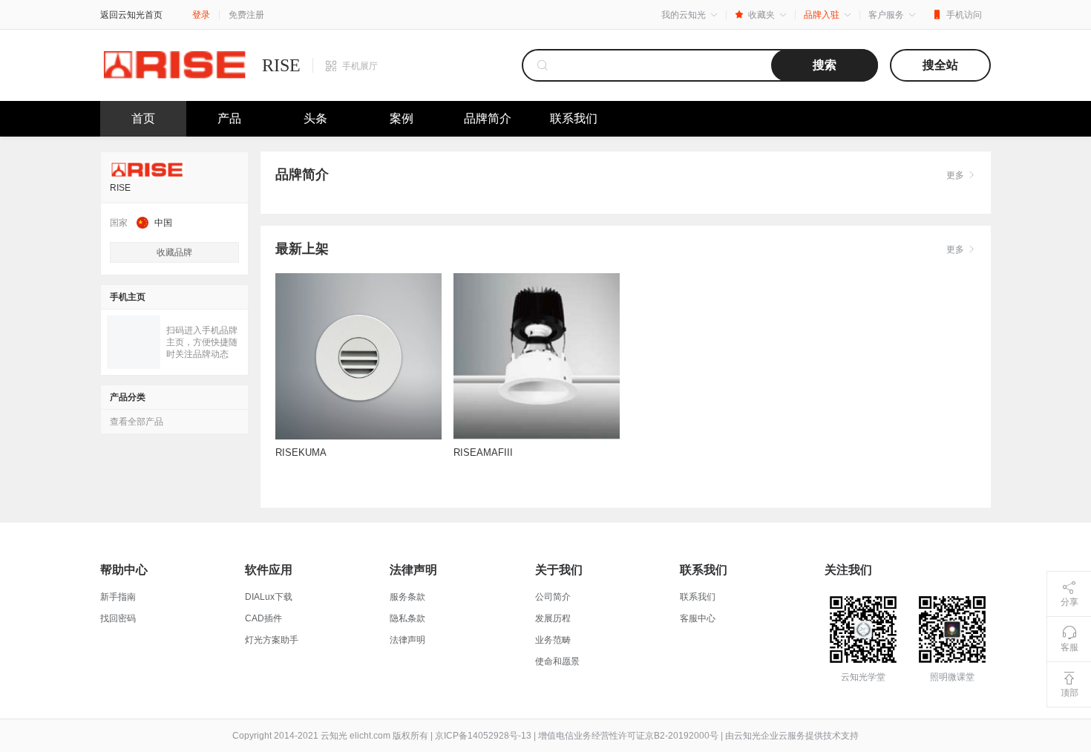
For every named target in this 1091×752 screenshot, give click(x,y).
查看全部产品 (136, 421)
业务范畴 (553, 640)
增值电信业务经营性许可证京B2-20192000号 (628, 735)
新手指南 (118, 597)
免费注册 (246, 15)
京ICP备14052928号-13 (483, 735)
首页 (143, 118)
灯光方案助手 (271, 640)
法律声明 (407, 640)
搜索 (824, 65)
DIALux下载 (268, 597)
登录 (201, 15)
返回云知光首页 (131, 15)
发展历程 (553, 618)
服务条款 (407, 597)
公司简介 (553, 597)
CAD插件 (263, 618)
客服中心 (697, 618)
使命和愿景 (557, 661)
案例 (401, 118)
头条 (315, 118)
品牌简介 (487, 118)
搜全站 (940, 65)
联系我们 (573, 118)
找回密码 (118, 618)
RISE (281, 65)
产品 (229, 118)
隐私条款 (407, 618)
